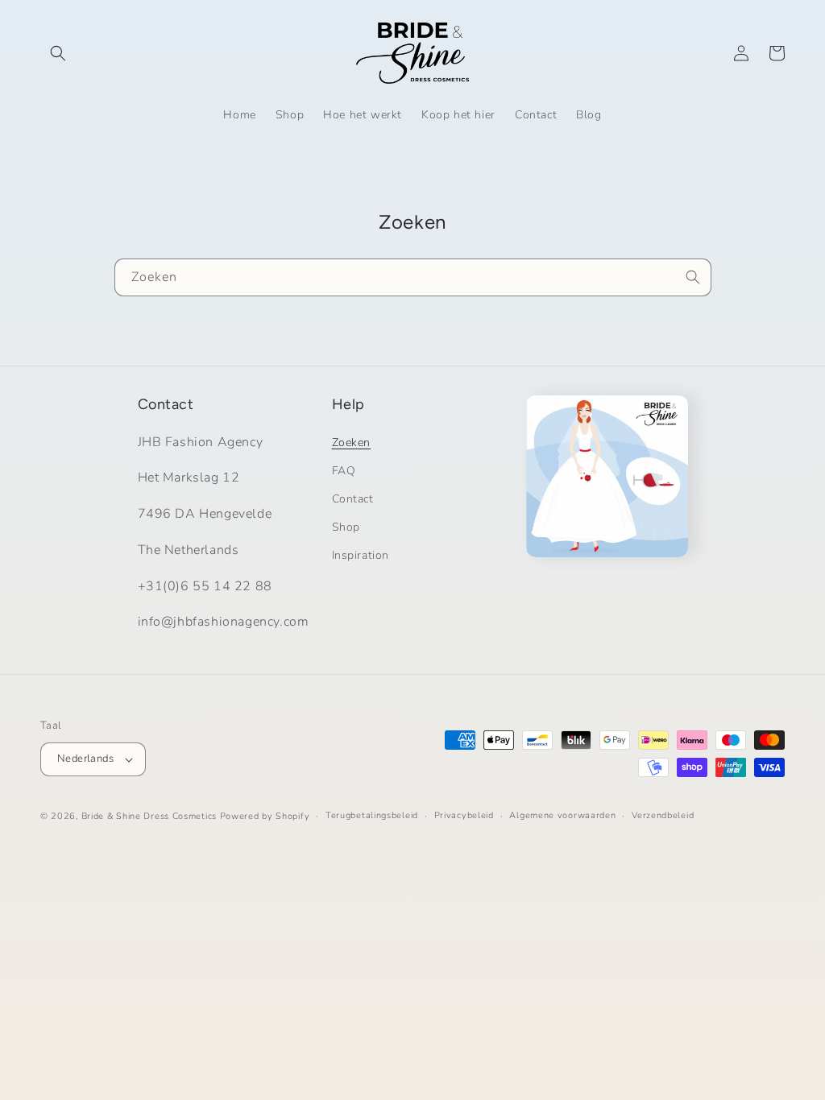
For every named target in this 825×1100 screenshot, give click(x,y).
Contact (353, 499)
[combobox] (413, 277)
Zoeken (351, 442)
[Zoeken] (693, 277)
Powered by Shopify (265, 816)
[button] (58, 53)
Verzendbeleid (663, 815)
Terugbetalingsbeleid (371, 815)
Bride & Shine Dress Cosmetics (149, 816)
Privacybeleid (464, 815)
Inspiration (361, 555)
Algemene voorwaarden (562, 815)
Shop (346, 527)
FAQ (344, 470)
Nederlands (85, 758)
